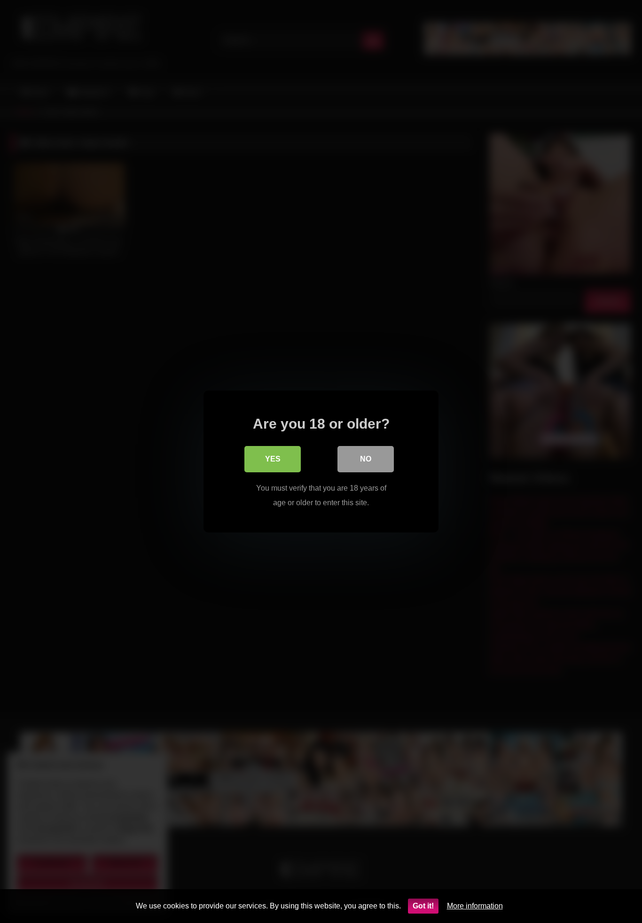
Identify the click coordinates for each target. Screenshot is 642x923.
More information (475, 906)
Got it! (423, 906)
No (365, 459)
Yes (273, 459)
